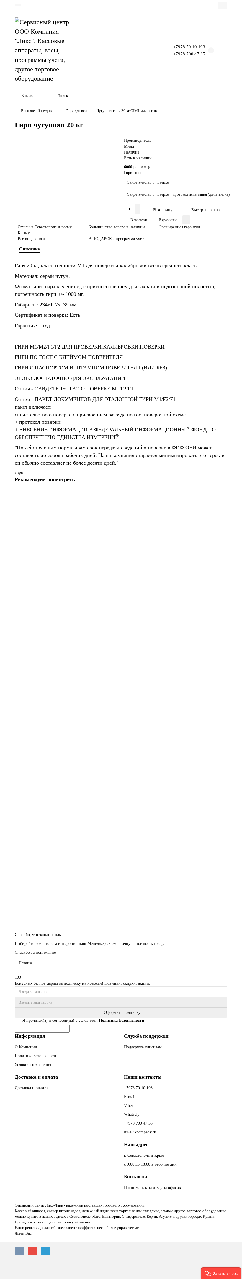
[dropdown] (18, 5)
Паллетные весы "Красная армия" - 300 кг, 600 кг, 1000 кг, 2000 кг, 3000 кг (83, 880)
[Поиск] (221, 95)
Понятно (25, 963)
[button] (221, 1273)
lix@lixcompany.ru (140, 1132)
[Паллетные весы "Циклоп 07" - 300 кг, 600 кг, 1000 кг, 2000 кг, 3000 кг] (121, 626)
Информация (30, 1036)
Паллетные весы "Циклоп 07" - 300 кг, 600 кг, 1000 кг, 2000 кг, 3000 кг (79, 663)
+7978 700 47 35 (189, 53)
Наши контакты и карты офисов (152, 1187)
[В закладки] (222, 507)
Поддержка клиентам (143, 1047)
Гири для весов (78, 110)
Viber (128, 1105)
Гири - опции (134, 172)
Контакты (135, 1176)
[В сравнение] (222, 518)
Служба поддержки (146, 1036)
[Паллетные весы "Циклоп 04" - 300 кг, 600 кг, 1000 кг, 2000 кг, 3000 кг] (121, 735)
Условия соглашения (33, 1064)
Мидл (129, 146)
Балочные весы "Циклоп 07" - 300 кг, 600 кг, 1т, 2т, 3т (64, 555)
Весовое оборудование (40, 110)
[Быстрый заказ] (222, 495)
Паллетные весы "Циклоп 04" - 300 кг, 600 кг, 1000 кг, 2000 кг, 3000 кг (79, 772)
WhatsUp (131, 1114)
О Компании (26, 1047)
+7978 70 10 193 (189, 46)
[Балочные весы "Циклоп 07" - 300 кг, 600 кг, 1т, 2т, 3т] (121, 518)
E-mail (129, 1097)
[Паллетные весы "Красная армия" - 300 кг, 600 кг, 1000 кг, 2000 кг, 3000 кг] (121, 843)
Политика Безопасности (36, 1056)
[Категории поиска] (49, 96)
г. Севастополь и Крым (144, 1155)
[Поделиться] (186, 219)
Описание (29, 248)
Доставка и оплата (36, 1077)
